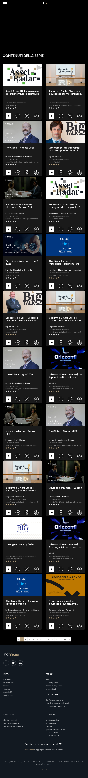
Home (48, 679)
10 (57, 639)
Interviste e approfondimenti (57, 703)
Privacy (6, 686)
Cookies (6, 689)
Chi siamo (7, 679)
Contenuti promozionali (55, 706)
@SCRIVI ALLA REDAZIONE (55, 729)
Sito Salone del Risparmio (13, 726)
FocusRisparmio (52, 683)
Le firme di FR (8, 683)
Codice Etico (8, 695)
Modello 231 (7, 692)
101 (65, 639)
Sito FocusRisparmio (11, 723)
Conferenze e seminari (55, 700)
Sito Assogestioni (10, 720)
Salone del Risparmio (54, 686)
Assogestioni (51, 689)
